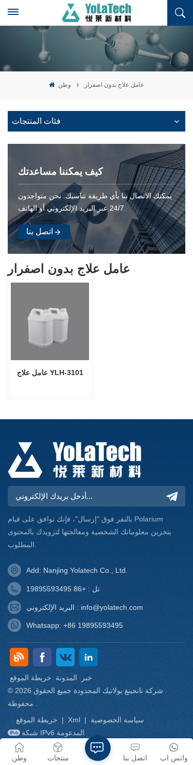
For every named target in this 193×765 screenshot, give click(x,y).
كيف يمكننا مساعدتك (60, 171)
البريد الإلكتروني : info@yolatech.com (84, 607)
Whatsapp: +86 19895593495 (74, 625)
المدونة (66, 678)
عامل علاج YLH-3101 (50, 372)
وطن (64, 84)
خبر (86, 678)
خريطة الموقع (30, 678)
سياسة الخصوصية (117, 720)
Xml (74, 720)
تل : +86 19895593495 (63, 589)
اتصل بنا (39, 231)
